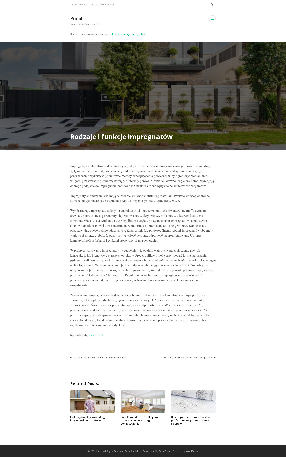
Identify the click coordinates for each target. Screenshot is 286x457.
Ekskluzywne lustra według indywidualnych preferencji (87, 418)
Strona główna (78, 4)
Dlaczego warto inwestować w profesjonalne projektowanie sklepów (190, 420)
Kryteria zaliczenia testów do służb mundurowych (99, 357)
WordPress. (192, 451)
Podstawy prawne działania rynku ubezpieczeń (188, 357)
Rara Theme (165, 451)
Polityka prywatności (103, 4)
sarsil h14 (96, 335)
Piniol (76, 18)
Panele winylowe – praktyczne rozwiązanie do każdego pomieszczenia (140, 420)
